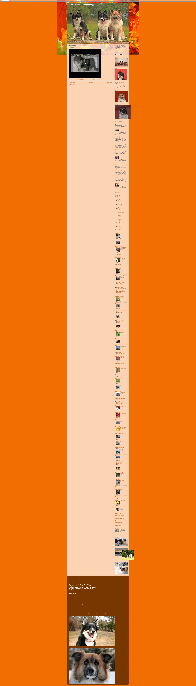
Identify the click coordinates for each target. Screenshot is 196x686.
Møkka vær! (122, 357)
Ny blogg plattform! (123, 368)
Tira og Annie (118, 254)
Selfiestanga (122, 339)
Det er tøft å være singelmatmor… (120, 123)
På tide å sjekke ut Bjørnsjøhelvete (123, 234)
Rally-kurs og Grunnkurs (121, 170)
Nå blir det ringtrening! (122, 277)
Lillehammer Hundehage (120, 486)
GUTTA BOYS (118, 479)
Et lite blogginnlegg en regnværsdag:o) (123, 428)
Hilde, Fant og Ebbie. (120, 320)
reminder (117, 255)
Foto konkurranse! (119, 522)
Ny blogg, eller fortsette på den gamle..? (122, 393)
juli (117, 207)
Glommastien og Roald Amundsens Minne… (122, 184)
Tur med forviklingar (122, 298)
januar (118, 227)
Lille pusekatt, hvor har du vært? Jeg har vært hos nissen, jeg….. (123, 157)
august (118, 205)
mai (118, 222)
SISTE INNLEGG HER (119, 497)
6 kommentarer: (89, 79)
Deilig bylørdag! (122, 441)
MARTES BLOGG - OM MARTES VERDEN (120, 338)
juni (118, 208)
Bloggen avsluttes (119, 399)
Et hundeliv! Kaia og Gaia (120, 513)
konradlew (99, 613)
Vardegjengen (118, 257)
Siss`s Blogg (118, 405)
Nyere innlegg (72, 82)
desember (119, 200)
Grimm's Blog (118, 352)
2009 (117, 199)
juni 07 (119, 219)
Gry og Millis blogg (119, 426)
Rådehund (118, 303)
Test (121, 385)
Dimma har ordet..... (73, 47)
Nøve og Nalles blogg (120, 296)
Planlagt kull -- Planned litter (122, 259)
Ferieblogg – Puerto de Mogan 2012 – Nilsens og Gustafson (123, 450)
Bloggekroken (118, 268)
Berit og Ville (118, 525)
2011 (117, 196)
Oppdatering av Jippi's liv (122, 456)
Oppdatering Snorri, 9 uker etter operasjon (123, 249)
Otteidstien (118, 143)
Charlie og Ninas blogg (120, 472)
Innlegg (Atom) (75, 84)
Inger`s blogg (118, 345)
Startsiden (91, 82)
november (119, 201)
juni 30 (119, 209)
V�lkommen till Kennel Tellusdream (120, 285)
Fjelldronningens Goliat (120, 378)
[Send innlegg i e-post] (93, 79)
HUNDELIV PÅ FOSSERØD (120, 398)
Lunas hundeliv (119, 391)
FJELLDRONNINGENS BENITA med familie (120, 419)
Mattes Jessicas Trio (120, 516)
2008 (117, 229)
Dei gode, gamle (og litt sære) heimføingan (122, 481)
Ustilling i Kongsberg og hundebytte (122, 508)
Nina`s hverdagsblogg (120, 356)
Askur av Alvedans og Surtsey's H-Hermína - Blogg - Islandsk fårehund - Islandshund (121, 291)
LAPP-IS (117, 233)
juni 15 (119, 216)
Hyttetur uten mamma (122, 379)
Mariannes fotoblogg (120, 515)
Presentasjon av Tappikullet (122, 325)
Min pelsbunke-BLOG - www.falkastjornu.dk (120, 283)
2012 (117, 195)
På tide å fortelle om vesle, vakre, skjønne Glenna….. (121, 137)
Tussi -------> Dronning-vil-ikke (122, 491)
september (119, 204)
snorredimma (123, 529)
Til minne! (121, 269)
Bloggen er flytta (118, 321)
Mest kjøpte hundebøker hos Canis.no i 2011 (120, 463)
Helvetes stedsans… (120, 164)
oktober (118, 203)
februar (118, 226)
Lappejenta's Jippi (119, 455)
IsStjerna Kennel (119, 264)
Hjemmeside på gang (119, 403)
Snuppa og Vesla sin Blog (120, 374)
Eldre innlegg (110, 82)
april (118, 223)
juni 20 (119, 215)
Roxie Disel (118, 412)
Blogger (106, 613)
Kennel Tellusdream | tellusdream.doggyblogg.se (121, 288)
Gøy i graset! (122, 332)
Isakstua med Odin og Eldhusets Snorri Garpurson (121, 247)
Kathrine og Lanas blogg (120, 500)
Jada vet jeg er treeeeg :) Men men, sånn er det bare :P (120, 265)
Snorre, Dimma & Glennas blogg (80, 5)
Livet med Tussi (119, 489)
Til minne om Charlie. (122, 474)
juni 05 (119, 220)
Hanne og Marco (119, 520)
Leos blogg (118, 367)
